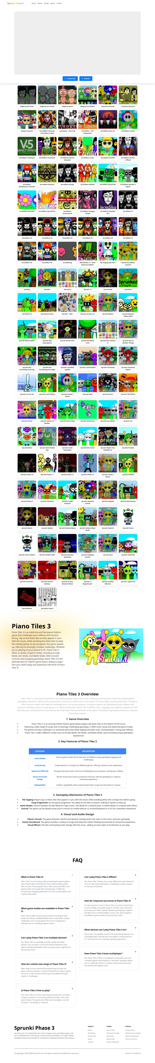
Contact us (137, 1053)
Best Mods (110, 1036)
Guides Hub (92, 1036)
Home (34, 3)
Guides (46, 3)
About (53, 3)
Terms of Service (131, 1039)
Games (39, 3)
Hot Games (92, 1033)
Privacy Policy (130, 1030)
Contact (59, 3)
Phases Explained (113, 1042)
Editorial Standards (132, 1036)
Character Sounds (113, 1033)
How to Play (111, 1030)
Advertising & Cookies (133, 1033)
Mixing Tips (111, 1039)
